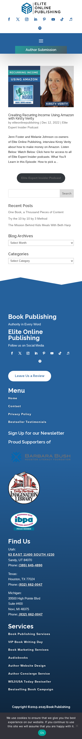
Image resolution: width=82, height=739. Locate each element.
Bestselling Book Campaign (30, 689)
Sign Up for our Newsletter (36, 433)
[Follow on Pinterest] (44, 19)
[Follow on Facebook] (9, 19)
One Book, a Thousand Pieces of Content (35, 212)
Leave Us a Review (29, 376)
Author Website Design (27, 665)
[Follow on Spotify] (40, 28)
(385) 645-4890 (30, 565)
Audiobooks (18, 657)
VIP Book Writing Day (25, 642)
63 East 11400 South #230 (31, 554)
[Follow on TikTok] (62, 19)
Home (12, 398)
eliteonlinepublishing (25, 122)
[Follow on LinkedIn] (35, 19)
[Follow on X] (18, 19)
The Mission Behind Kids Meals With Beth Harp (39, 225)
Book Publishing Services (29, 634)
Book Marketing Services (28, 649)
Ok (42, 732)
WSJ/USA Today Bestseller (29, 681)
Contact (14, 406)
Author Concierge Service (29, 673)
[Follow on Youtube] (53, 19)
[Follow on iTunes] (70, 19)
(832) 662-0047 (30, 584)
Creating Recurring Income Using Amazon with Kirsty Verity (41, 116)
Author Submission (41, 50)
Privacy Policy (19, 414)
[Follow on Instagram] (26, 19)
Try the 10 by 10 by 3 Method (27, 218)
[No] (77, 726)
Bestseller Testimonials (27, 422)
